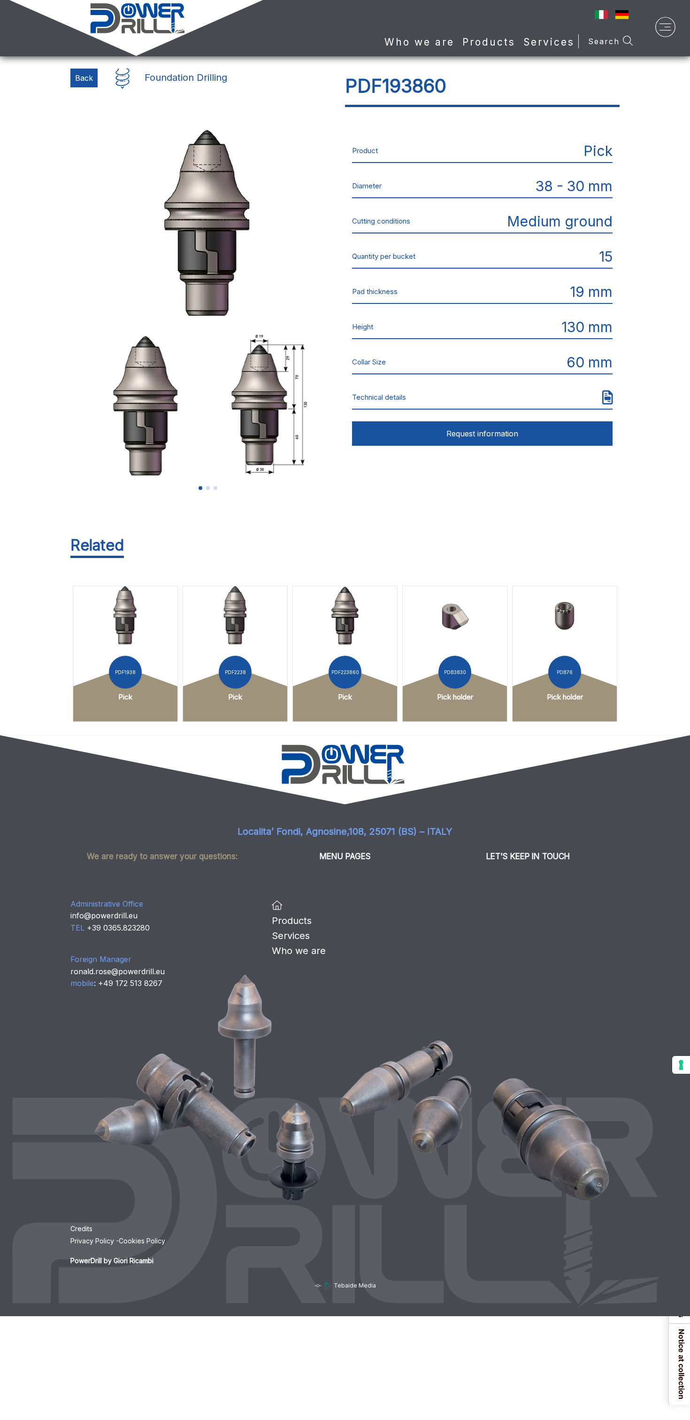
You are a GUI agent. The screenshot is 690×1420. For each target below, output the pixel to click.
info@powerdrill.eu (104, 915)
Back (84, 78)
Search (605, 41)
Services (549, 42)
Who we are (419, 42)
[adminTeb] (318, 1285)
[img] (607, 397)
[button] (200, 488)
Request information (482, 433)
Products (292, 920)
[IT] (601, 14)
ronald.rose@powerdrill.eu (117, 971)
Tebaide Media (354, 1285)
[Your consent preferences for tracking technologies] (681, 1065)
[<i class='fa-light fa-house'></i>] (277, 905)
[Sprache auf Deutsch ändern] (622, 14)
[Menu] (665, 29)
